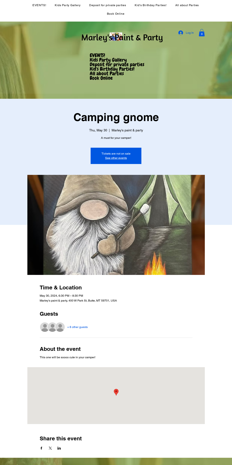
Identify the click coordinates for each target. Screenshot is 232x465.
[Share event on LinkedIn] (59, 448)
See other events (116, 158)
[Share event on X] (50, 448)
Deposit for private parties (117, 65)
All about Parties (107, 74)
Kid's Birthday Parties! (112, 69)
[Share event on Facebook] (41, 448)
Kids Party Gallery (108, 60)
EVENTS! (97, 55)
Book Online (101, 78)
